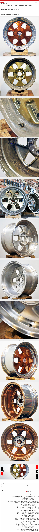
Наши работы (4, 8)
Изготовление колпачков (29, 5)
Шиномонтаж (29, 491)
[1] (28, 493)
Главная (1, 8)
